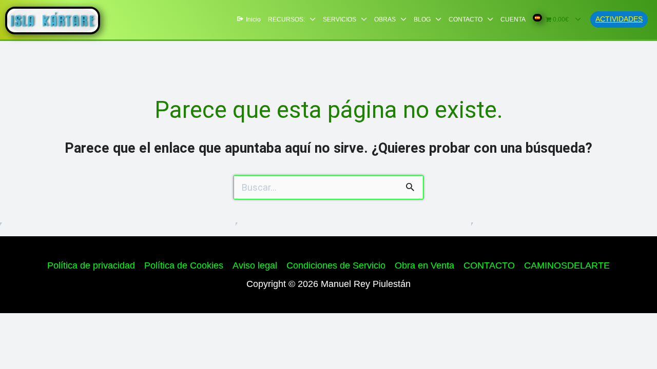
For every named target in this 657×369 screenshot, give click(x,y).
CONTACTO (489, 265)
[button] (619, 19)
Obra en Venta (424, 265)
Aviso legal (255, 265)
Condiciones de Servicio (335, 265)
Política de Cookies (183, 265)
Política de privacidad (91, 265)
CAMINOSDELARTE (567, 265)
